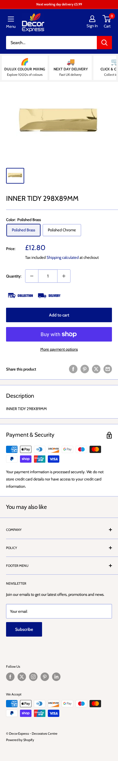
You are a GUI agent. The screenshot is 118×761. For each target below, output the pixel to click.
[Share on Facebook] (73, 369)
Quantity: (13, 276)
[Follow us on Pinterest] (45, 677)
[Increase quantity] (63, 276)
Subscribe (24, 629)
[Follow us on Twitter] (22, 677)
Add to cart (59, 315)
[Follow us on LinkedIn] (56, 677)
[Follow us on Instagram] (33, 677)
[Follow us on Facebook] (10, 677)
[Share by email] (107, 369)
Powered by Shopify (20, 740)
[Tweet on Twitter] (96, 369)
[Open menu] (11, 19)
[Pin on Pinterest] (84, 369)
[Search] (104, 42)
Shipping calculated (63, 257)
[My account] (92, 18)
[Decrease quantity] (31, 276)
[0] (107, 18)
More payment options (59, 349)
